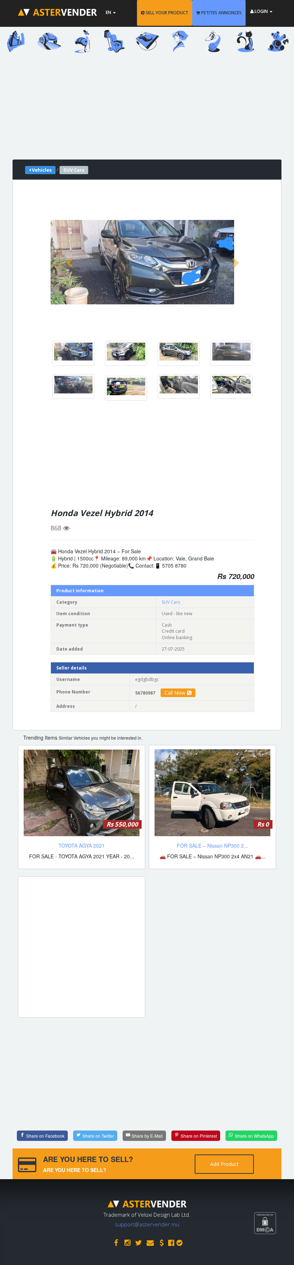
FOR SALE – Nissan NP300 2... (212, 845)
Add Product (224, 1164)
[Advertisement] (147, 109)
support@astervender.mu (147, 1224)
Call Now (175, 692)
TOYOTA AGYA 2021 (81, 845)
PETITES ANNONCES (221, 13)
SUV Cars (171, 602)
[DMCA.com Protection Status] (274, 1249)
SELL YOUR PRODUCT (166, 13)
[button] (70, 262)
